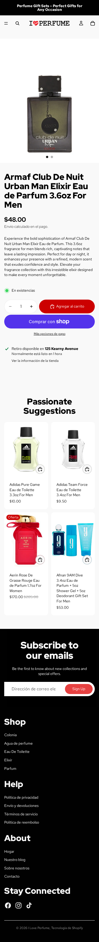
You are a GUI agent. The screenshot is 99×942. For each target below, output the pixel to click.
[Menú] (6, 23)
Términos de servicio (21, 814)
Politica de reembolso (21, 822)
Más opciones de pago (49, 334)
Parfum (10, 768)
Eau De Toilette (17, 751)
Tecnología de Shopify (67, 928)
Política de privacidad (21, 797)
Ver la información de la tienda (35, 360)
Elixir (8, 760)
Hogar (9, 851)
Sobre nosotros (16, 868)
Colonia (10, 734)
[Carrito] (92, 23)
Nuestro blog (14, 859)
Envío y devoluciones (21, 805)
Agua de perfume (18, 743)
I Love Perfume (39, 928)
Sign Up (78, 688)
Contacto (12, 876)
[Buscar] (17, 23)
